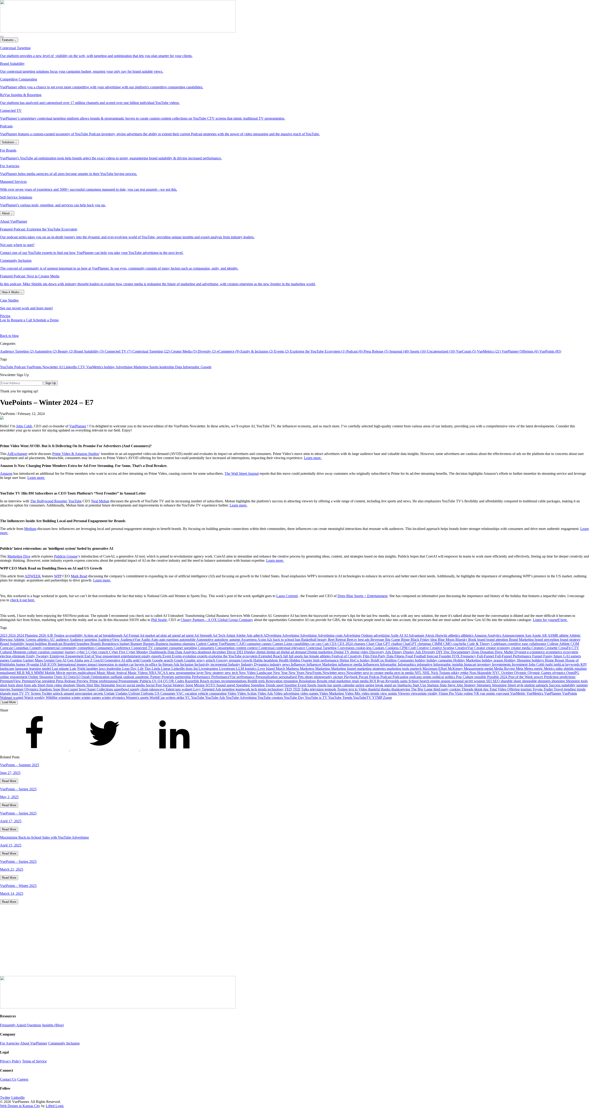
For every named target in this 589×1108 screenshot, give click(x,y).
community (69, 648)
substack (542, 685)
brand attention (497, 640)
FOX (456, 656)
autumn (235, 640)
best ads (364, 640)
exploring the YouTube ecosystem (233, 656)
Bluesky (461, 640)
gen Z (88, 660)
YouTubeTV (362, 697)
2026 (43, 635)
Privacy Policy (10, 1061)
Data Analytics (186, 652)
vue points (488, 693)
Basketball (309, 640)
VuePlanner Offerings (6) (520, 351)
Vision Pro (447, 693)
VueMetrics (95, 367)
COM (575, 644)
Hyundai (33, 664)
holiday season (493, 660)
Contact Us (8, 1079)
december (219, 652)
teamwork (243, 689)
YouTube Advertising (241, 697)
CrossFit (565, 648)
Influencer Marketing (322, 664)
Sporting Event (295, 685)
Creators (538, 648)
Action (89, 635)
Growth (247, 660)
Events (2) (282, 351)
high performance (326, 660)
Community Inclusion (64, 1043)
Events (177, 656)
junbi (549, 664)
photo (309, 677)
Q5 (166, 681)
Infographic (192, 367)
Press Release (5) (376, 351)
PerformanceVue (224, 677)
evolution (190, 656)
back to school (284, 640)
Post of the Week (521, 677)
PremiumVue (32, 681)
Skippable (108, 685)
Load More (9, 702)
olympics (559, 673)
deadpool (205, 652)
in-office (151, 664)
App (528, 635)
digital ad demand (294, 652)
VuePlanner (77, 426)
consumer (161, 648)
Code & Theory (479, 644)
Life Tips (145, 669)
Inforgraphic (442, 664)
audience (62, 640)
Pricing (5, 316)
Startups (433, 685)
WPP (57, 576)
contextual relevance (290, 648)
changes (360, 644)
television (317, 689)
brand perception (547, 640)
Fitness (399, 656)
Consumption (225, 648)
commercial (52, 648)
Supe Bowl (61, 689)
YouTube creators (270, 697)
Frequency (469, 656)
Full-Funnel (486, 656)
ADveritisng (272, 635)
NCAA (163, 673)
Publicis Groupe (66, 556)
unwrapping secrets (89, 693)
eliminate (19, 656)
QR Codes (177, 681)
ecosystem (570, 652)
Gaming (16, 660)
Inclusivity (202, 664)
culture (32, 652)
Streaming (500, 685)
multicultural (87, 673)
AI (61, 367)
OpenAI (74, 677)
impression (106, 664)
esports (156, 656)
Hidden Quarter (301, 660)
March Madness (288, 669)
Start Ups (420, 685)
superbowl (122, 689)
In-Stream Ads (169, 664)
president (49, 681)
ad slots (162, 635)
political (438, 677)
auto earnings (169, 640)
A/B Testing (56, 635)
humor (21, 664)
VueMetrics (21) (489, 351)
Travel (559, 689)
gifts (129, 660)
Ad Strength (203, 635)
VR (477, 693)
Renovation (274, 681)
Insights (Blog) (53, 1025)
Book (472, 640)
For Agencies (9, 1043)
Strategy (470, 685)
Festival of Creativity (347, 656)
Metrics (550, 669)
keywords (572, 664)
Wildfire (52, 697)
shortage (69, 685)
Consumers (206, 648)
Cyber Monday (137, 652)
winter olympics (114, 697)
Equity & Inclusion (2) (257, 351)
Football (420, 656)
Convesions (346, 648)
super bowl (78, 689)
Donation (487, 652)
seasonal (458, 681)
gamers (576, 656)
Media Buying (505, 669)
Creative (423, 648)
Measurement (474, 669)
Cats (326, 644)
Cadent (201, 644)
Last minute (61, 669)
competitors (86, 648)
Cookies (378, 648)
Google (206, 367)
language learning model (33, 669)
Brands (96, 644)
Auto (155, 640)
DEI (240, 652)
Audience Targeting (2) (17, 351)
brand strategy (570, 640)
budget (125, 644)
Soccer (121, 685)
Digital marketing (320, 652)
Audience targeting (83, 640)
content (241, 648)
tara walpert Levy (188, 689)
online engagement (14, 677)
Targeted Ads (212, 689)
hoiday (365, 660)
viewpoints (419, 693)
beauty (322, 640)
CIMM (437, 644)
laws (103, 669)
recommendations (234, 681)
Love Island (266, 669)
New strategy (215, 673)
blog (434, 640)
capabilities (301, 644)
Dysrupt (520, 652)
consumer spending (183, 648)
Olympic (521, 673)
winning (64, 697)
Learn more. (313, 458)
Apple (537, 635)
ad (96, 635)
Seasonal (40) (399, 351)
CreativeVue (464, 648)
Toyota (537, 689)
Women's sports (138, 697)
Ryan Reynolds (388, 681)
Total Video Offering (505, 689)
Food (409, 656)
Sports (154, 367)
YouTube (7, 367)
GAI (567, 656)
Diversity (429, 652)
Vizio (459, 693)
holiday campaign (440, 660)
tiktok (478, 689)
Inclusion (187, 664)
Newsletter (50, 367)
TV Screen (33, 693)
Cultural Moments (13, 652)
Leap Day (130, 669)
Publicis (146, 681)
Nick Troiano (441, 673)
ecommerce (554, 652)
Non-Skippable (480, 673)
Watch (29, 697)
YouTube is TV (316, 697)
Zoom (387, 697)
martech (416, 669)
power (539, 677)
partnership (183, 677)
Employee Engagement (67, 656)
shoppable (530, 681)
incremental (219, 664)
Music (102, 673)
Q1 (155, 681)
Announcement (513, 635)
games (5, 660)
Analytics (494, 635)
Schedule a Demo (46, 320)
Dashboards (158, 652)
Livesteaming (209, 669)
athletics (43, 640)
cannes (267, 644)
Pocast (364, 677)
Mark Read (79, 576)
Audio (146, 640)
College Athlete (559, 644)
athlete (564, 635)
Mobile (50, 673)
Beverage (377, 640)
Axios (262, 640)
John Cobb (24, 426)
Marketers (307, 669)
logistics (251, 669)
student (530, 685)
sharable (507, 681)
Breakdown (111, 644)
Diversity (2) (207, 351)
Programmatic (129, 681)
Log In (5, 320)
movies (72, 673)
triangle (6, 693)
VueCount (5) (466, 351)
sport (280, 685)
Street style (516, 685)
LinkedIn (71, 367)
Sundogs (46, 689)
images (82, 664)
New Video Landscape (256, 673)
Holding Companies (400, 660)
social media (136, 685)
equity (146, 656)
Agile (394, 635)
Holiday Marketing (467, 660)
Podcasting (401, 677)
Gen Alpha (75, 660)
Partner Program (162, 677)
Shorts (81, 685)
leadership (167, 367)
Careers (22, 1079)
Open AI (61, 677)
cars (319, 644)
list (196, 669)
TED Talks (301, 689)
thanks (386, 689)
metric (539, 669)
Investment (520, 664)
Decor (232, 652)
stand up (390, 685)
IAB (43, 664)
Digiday (250, 652)
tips (486, 689)
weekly (40, 697)
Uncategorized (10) (441, 351)
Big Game (393, 640)
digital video (359, 652)
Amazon (6, 473)
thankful (374, 689)
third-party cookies (447, 689)
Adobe (241, 635)
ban (298, 640)
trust (15, 693)
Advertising (124, 367)
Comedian (21, 648)
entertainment (131, 656)
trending (570, 689)
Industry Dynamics (255, 664)
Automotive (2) (46, 351)
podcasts (416, 677)
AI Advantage (414, 635)
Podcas (374, 677)
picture (338, 677)
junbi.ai (559, 664)
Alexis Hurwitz (436, 635)
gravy (201, 660)
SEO (497, 681)
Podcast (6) (355, 351)
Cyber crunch (98, 652)
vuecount (503, 693)
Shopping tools (577, 681)
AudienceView (109, 640)
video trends (370, 693)
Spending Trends (263, 685)
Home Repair (555, 660)
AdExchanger (17, 454)
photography (323, 677)
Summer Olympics (25, 689)
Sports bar (325, 685)
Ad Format (131, 635)
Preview (83, 681)
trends (581, 689)
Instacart (470, 664)
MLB (21, 673)
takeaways (157, 689)
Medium (30, 529)
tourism (526, 689)
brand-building (37, 644)
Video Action (247, 693)
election (6, 656)
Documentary (461, 652)
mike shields (565, 669)
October (507, 673)
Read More (9, 781)
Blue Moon (446, 640)
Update (109, 693)
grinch (211, 660)
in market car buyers (130, 664)
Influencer (298, 664)
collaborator (538, 644)
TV (22, 693)
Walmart (6, 697)
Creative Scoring (442, 648)
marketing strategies (372, 669)
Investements (502, 664)
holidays (538, 660)
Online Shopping (41, 677)
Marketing (141, 367)
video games (309, 693)
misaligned (8, 673)
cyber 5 (82, 652)
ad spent (188, 635)
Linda (156, 669)
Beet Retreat (337, 640)
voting (469, 693)
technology (276, 689)
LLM (240, 669)
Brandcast (55, 644)
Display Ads (412, 652)
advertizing (382, 635)
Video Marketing (332, 693)
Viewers (404, 693)
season (446, 681)
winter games (91, 697)
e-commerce (536, 652)
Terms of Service (34, 1061)
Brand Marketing (522, 640)
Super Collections (100, 689)
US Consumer (165, 693)
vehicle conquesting (213, 693)
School (413, 681)
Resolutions (308, 681)
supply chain (139, 689)
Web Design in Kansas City (20, 1106)
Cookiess (392, 648)
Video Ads (265, 693)
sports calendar (344, 685)
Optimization (100, 677)
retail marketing (340, 681)
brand (481, 640)
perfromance (246, 677)
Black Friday (420, 640)
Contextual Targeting (322, 648)
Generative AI (115, 660)
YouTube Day (294, 697)
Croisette (551, 648)
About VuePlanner (33, 1043)
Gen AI (61, 660)
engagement (112, 656)
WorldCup (158, 697)
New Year (281, 673)
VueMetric (518, 693)
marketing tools (398, 669)
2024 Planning (28, 635)
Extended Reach (270, 656)
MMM (39, 673)
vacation (191, 693)
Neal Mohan (100, 501)
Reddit (253, 681)
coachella (460, 644)
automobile (187, 640)
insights (458, 664)
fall (286, 656)
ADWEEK (33, 576)
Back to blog (9, 336)
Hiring (345, 660)
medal (489, 669)
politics (450, 677)
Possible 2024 (497, 677)
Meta (520, 669)
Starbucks (405, 685)
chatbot (397, 644)
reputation (291, 681)
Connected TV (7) (118, 351)
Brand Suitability (13, 644)
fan (306, 656)
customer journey (64, 652)
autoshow (221, 640)
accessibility (74, 635)
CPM (404, 648)
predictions (567, 677)
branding (83, 644)
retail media (361, 681)
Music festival (117, 673)
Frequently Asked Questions (20, 1025)
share (518, 681)
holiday (109, 367)
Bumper (136, 644)
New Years (297, 673)
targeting (229, 689)
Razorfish (192, 681)
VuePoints (34, 367)
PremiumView (11, 681)
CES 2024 (346, 644)
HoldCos (378, 660)
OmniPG (572, 673)
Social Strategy (174, 685)
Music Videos (138, 673)
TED (289, 689)
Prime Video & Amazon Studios (75, 454)
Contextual (267, 648)
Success (555, 685)
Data (179, 367)
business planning (182, 644)
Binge (406, 640)
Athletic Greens (25, 640)
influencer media (350, 664)
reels (262, 681)
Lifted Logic (55, 1106)
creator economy (498, 648)
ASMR (553, 635)
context (253, 648)
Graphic (190, 660)
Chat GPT (383, 644)
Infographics (407, 664)
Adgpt (231, 635)
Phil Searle (159, 620)
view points (389, 693)
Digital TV (342, 652)
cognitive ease (518, 644)
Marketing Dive (18, 556)
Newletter (330, 673)
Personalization (267, 677)
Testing (343, 689)
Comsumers (104, 648)
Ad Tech (219, 635)
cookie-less (363, 648)
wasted (18, 697)
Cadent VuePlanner (222, 644)
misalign (581, 669)
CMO (448, 644)
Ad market (148, 635)
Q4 (160, 681)
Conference (122, 648)
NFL (418, 673)
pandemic (142, 677)
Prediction (552, 677)
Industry (234, 664)
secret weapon (475, 681)
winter (76, 697)
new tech (232, 673)
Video (232, 693)
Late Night (78, 669)
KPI (583, 664)
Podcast (20, 367)
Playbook (351, 677)
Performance (201, 677)
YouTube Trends (340, 697)
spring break (374, 685)
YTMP (377, 697)
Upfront (134, 693)
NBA (153, 673)
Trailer (548, 689)
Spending (243, 685)
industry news (280, 664)
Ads (249, 635)
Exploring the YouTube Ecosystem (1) (318, 351)
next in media (404, 673)
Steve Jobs (456, 685)
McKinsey (456, 669)
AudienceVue (130, 640)
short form (8, 685)
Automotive (205, 640)
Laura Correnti (287, 596)
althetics (454, 635)
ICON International (62, 664)
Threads (468, 689)
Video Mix (353, 693)
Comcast (7, 648)
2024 (12, 635)
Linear (166, 669)
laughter (92, 669)
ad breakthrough (111, 635)
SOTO (210, 685)
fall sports (296, 656)
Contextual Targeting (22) (151, 351)
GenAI (98, 660)
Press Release (66, 681)
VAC (180, 693)
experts (202, 656)
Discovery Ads (380, 652)
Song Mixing (195, 685)
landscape (7, 669)
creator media (521, 648)
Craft (412, 648)
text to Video (358, 689)
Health (284, 660)
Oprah (86, 677)
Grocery (222, 660)
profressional (108, 681)
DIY (440, 652)
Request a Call (22, 320)
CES (334, 644)
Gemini (49, 660)
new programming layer (187, 673)
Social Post (154, 685)
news (342, 673)
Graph (179, 660)
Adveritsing (291, 635)
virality (433, 693)
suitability (568, 685)
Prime (94, 681)
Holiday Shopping (518, 660)
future (558, 656)
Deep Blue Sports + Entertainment (362, 596)
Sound (221, 685)
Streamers (484, 685)
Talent (170, 689)
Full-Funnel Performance (513, 656)
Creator (480, 648)
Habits (258, 660)
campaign (254, 644)
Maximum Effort (435, 669)
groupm (235, 660)
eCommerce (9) (228, 351)
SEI (489, 681)
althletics (467, 635)
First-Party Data (382, 656)
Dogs (475, 652)
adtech (258, 635)
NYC (496, 673)
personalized (288, 677)
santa (404, 681)
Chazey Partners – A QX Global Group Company (217, 620)
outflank (116, 677)
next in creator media (378, 673)
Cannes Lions (282, 644)
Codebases (499, 644)
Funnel (537, 656)
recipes (215, 681)
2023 (4, 635)
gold (136, 660)
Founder (445, 656)
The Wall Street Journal (242, 473)
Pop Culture (465, 677)
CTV (82, 367)
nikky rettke (460, 673)
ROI (373, 681)
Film (366, 656)
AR (545, 635)
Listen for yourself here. (550, 620)
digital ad (273, 652)
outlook (129, 677)
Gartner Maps (33, 660)
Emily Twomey (38, 656)
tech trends (259, 689)
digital (261, 652)
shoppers (544, 681)
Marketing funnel (344, 669)
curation (44, 652)
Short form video (50, 685)
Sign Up (50, 383)
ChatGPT (410, 644)
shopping (558, 681)
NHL (426, 673)
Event (167, 656)
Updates (121, 693)
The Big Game (422, 689)
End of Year (93, 656)
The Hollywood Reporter (48, 501)
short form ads (27, 685)
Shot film (93, 685)
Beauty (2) (66, 351)
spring (360, 685)
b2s (270, 640)
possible (480, 677)
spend (231, 685)
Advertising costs (330, 635)
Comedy (36, 648)
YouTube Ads (215, 697)
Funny (548, 656)
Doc (447, 652)
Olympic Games (540, 673)
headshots (271, 660)
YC (188, 697)
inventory (484, 664)
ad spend (175, 635)
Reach (205, 681)
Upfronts (148, 693)
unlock (58, 693)
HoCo (355, 660)
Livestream (227, 669)
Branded (70, 644)
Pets (301, 677)
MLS (30, 673)
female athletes (320, 656)
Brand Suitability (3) (89, 351)
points (427, 677)
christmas (425, 644)
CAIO (242, 644)
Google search (163, 660)
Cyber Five (117, 652)
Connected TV (142, 648)
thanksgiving (401, 689)
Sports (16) (418, 351)
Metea (529, 669)
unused (69, 693)
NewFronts (314, 673)
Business (162, 644)
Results (322, 681)
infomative (425, 664)
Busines (149, 644)
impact (93, 664)
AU (52, 640)
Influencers (371, 664)
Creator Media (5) (184, 351)
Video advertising (287, 693)
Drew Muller (504, 652)
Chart (370, 644)
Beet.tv (352, 640)
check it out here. (22, 600)
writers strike (175, 697)
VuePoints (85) (550, 351)
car (313, 644)
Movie (61, 673)
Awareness (249, 640)
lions (189, 669)
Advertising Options (358, 635)
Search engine (430, 681)
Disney (397, 652)
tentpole (331, 689)
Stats (444, 685)
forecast (433, 656)
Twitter (47, 693)
